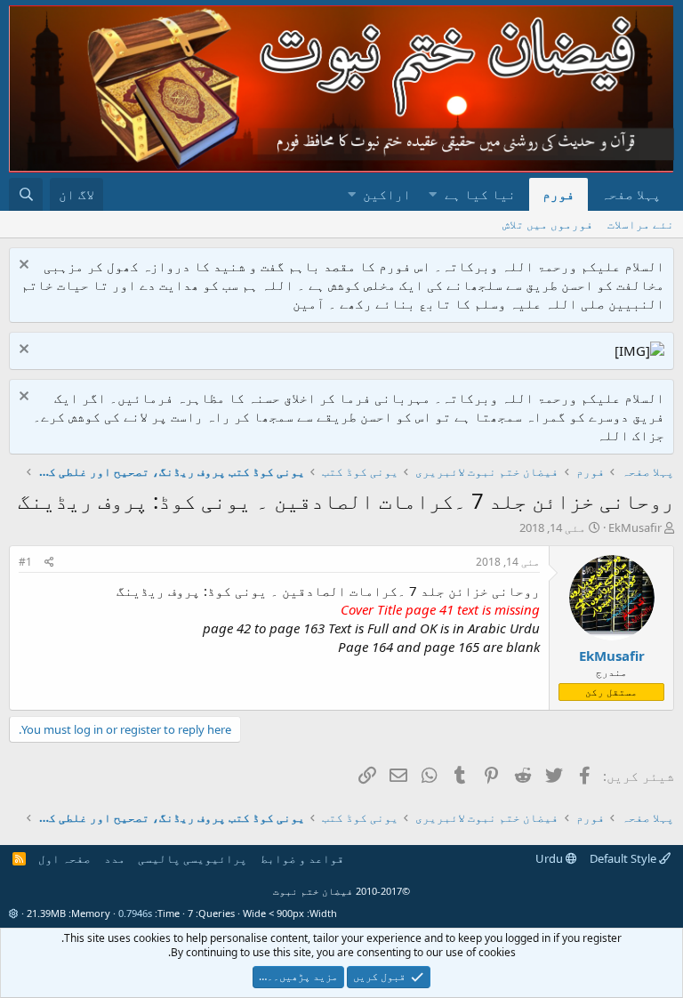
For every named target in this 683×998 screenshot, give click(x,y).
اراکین (387, 194)
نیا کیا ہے (480, 194)
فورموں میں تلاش (547, 224)
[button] (432, 194)
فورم (558, 194)
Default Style (624, 858)
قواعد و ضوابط (302, 858)
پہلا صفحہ (631, 194)
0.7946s (135, 913)
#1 (25, 561)
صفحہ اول (64, 858)
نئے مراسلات (640, 224)
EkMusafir (635, 527)
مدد (114, 858)
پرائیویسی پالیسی (192, 858)
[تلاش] (26, 194)
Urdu (550, 858)
